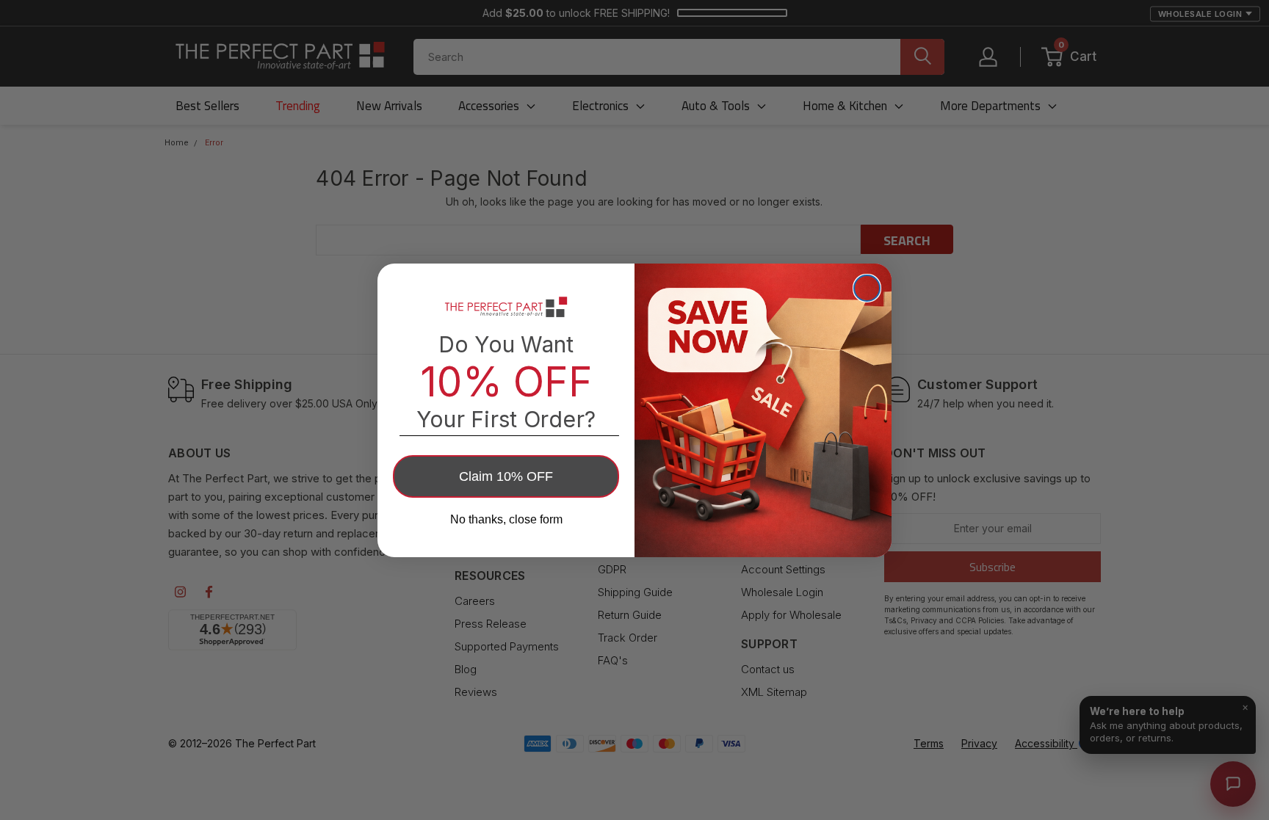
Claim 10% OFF (506, 476)
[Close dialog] (867, 288)
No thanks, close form (506, 519)
